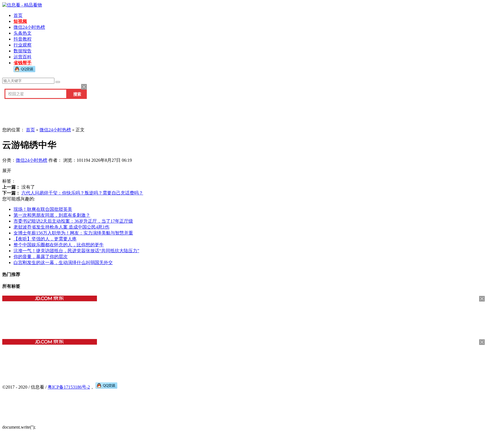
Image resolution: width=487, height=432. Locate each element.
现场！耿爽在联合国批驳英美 (43, 209)
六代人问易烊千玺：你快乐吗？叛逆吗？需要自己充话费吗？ (82, 192)
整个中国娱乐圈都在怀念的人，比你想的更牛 (59, 244)
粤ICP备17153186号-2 (69, 387)
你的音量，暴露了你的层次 (41, 256)
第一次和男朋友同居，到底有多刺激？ (52, 215)
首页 (18, 15)
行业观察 (23, 45)
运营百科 (23, 56)
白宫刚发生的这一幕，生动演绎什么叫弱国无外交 (63, 262)
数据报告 (23, 50)
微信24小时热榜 (29, 27)
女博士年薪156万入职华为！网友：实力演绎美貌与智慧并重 (73, 233)
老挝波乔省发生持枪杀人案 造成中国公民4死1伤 (61, 227)
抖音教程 (23, 39)
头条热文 (23, 33)
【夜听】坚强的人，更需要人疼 (45, 238)
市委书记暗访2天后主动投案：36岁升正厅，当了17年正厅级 (73, 221)
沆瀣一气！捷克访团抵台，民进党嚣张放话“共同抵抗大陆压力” (76, 250)
